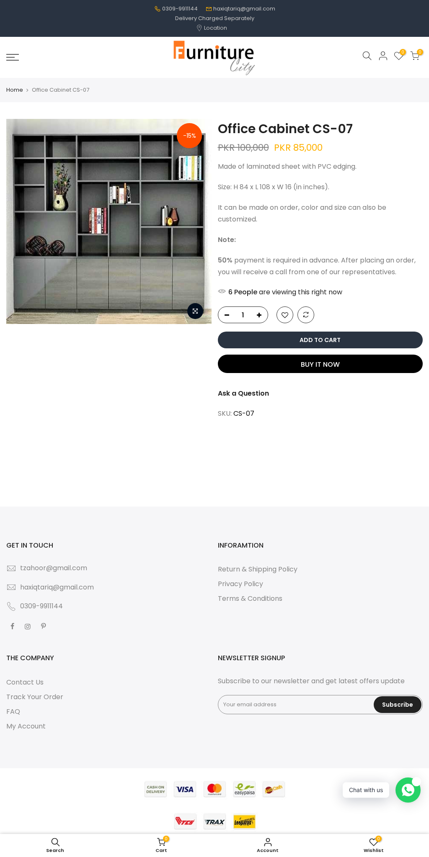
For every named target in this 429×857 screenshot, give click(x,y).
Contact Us (25, 682)
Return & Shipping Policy (257, 569)
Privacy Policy (240, 584)
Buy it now (320, 364)
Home (14, 90)
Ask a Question (243, 393)
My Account (26, 726)
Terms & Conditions (250, 598)
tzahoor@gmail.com (53, 568)
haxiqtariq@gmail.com (244, 9)
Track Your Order (34, 697)
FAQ (13, 711)
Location (215, 28)
